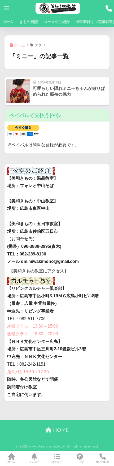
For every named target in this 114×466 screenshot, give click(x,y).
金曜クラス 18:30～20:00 (32, 334)
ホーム (8, 22)
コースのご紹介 (57, 22)
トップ (80, 461)
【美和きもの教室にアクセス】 (38, 271)
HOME (60, 430)
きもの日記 (28, 22)
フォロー (34, 461)
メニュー (57, 461)
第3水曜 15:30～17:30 (28, 372)
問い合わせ (102, 461)
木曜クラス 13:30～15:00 (32, 326)
